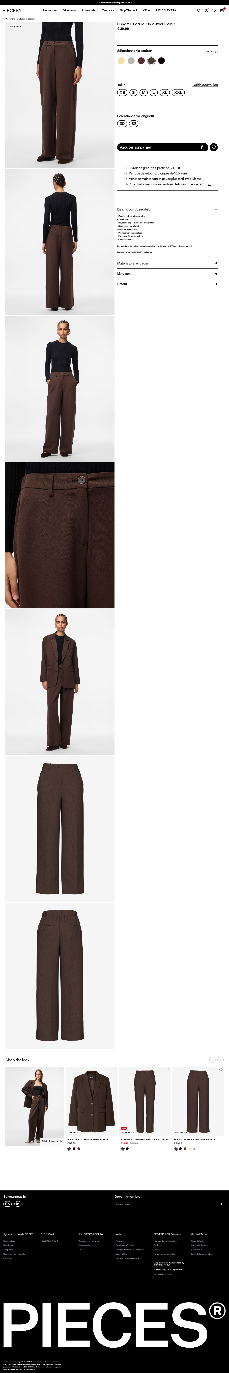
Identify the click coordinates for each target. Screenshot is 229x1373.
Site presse (8, 1249)
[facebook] (7, 1204)
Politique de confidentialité (165, 1240)
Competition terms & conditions (130, 1249)
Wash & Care (121, 1254)
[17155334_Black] (127, 1149)
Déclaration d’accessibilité (127, 1258)
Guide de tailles (197, 1240)
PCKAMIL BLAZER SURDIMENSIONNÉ (87, 1139)
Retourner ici (196, 1249)
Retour (122, 284)
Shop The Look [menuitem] (128, 10)
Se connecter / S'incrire (88, 1240)
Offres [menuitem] (146, 10)
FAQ (80, 1249)
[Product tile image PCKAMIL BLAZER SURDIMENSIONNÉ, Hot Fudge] (92, 1101)
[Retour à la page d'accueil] (12, 10)
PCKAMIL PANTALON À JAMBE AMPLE (194, 1139)
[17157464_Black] (74, 1149)
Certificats (7, 1258)
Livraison (124, 274)
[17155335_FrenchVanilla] (189, 1149)
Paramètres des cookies (164, 1254)
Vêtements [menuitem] (69, 10)
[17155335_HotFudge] (175, 1149)
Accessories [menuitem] (89, 10)
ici (209, 184)
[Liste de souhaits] (214, 10)
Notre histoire (9, 1240)
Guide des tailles (205, 85)
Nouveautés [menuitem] (50, 10)
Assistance (121, 1240)
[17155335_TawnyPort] (185, 1149)
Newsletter (8, 1245)
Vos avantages (84, 1245)
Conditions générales (125, 1245)
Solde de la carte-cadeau (202, 1254)
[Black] (161, 60)
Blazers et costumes (27, 18)
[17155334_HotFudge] (122, 1149)
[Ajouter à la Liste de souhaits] (214, 147)
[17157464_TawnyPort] (78, 1149)
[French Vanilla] (121, 60)
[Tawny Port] (141, 60)
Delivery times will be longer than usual (114, 2)
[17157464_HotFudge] (69, 1149)
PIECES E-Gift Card (49, 1240)
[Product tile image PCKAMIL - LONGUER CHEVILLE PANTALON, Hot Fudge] (145, 1101)
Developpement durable (14, 1254)
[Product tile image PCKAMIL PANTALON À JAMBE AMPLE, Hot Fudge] (198, 1101)
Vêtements (10, 18)
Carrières (157, 1245)
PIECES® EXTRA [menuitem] (166, 10)
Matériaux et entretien (133, 263)
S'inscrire (121, 1204)
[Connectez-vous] (206, 10)
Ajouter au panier (136, 147)
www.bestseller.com (162, 1273)
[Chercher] (198, 10)
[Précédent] (212, 1060)
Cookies (157, 1249)
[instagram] (17, 1204)
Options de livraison (199, 1245)
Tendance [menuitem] (108, 10)
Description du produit (133, 209)
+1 (194, 1149)
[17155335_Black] (180, 1149)
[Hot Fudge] (151, 60)
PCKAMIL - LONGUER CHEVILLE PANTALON (144, 1139)
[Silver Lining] (131, 60)
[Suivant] (220, 1060)
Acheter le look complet (52, 1141)
